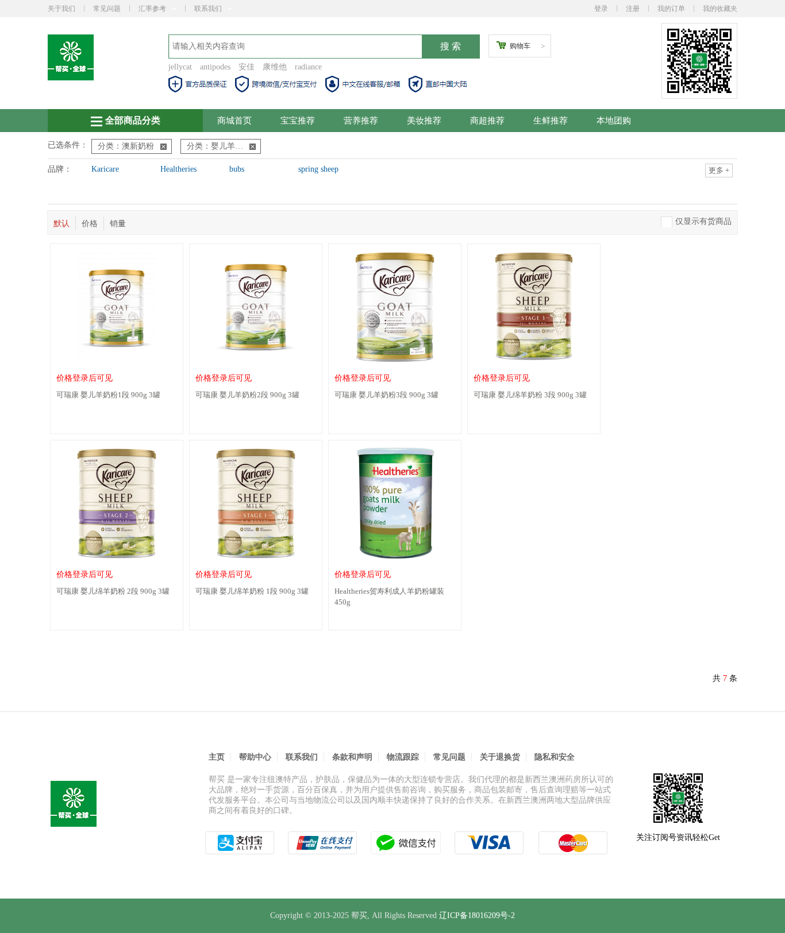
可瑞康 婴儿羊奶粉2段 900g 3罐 (247, 394)
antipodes (215, 67)
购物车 (520, 46)
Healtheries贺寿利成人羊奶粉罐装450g (389, 596)
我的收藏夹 (720, 9)
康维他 (275, 67)
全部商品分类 (132, 120)
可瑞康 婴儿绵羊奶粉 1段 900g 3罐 (252, 591)
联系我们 (208, 9)
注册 (633, 9)
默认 (61, 223)
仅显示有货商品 (703, 221)
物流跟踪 (403, 757)
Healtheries (178, 169)
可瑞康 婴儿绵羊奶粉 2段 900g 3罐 (113, 591)
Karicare (105, 169)
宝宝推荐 (297, 120)
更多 (719, 170)
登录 (601, 9)
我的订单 (671, 9)
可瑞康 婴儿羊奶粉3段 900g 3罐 (386, 394)
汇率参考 (152, 9)
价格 (90, 223)
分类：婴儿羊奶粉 (219, 146)
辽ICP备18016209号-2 (477, 915)
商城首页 (234, 120)
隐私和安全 (554, 757)
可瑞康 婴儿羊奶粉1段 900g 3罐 (108, 394)
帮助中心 (255, 757)
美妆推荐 (424, 120)
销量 (118, 223)
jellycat (180, 67)
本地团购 (614, 120)
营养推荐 (361, 120)
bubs (236, 169)
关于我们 (61, 9)
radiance (308, 67)
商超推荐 (487, 120)
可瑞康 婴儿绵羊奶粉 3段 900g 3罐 (530, 394)
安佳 (246, 67)
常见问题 (107, 9)
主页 (217, 757)
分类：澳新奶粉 (126, 146)
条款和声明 (352, 757)
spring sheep (318, 169)
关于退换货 (500, 757)
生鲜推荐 (550, 120)
